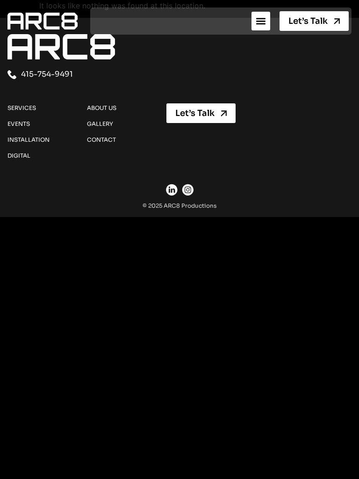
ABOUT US (101, 107)
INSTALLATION (28, 139)
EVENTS (18, 123)
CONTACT (101, 139)
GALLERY (100, 123)
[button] (260, 21)
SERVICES (21, 107)
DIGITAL (18, 155)
